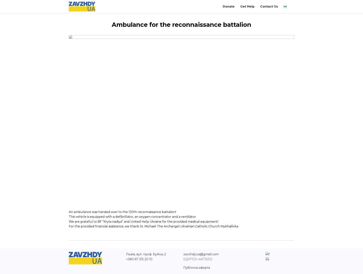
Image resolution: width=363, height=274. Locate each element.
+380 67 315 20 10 (139, 259)
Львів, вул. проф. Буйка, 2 (146, 254)
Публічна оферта (196, 267)
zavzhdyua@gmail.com (201, 254)
